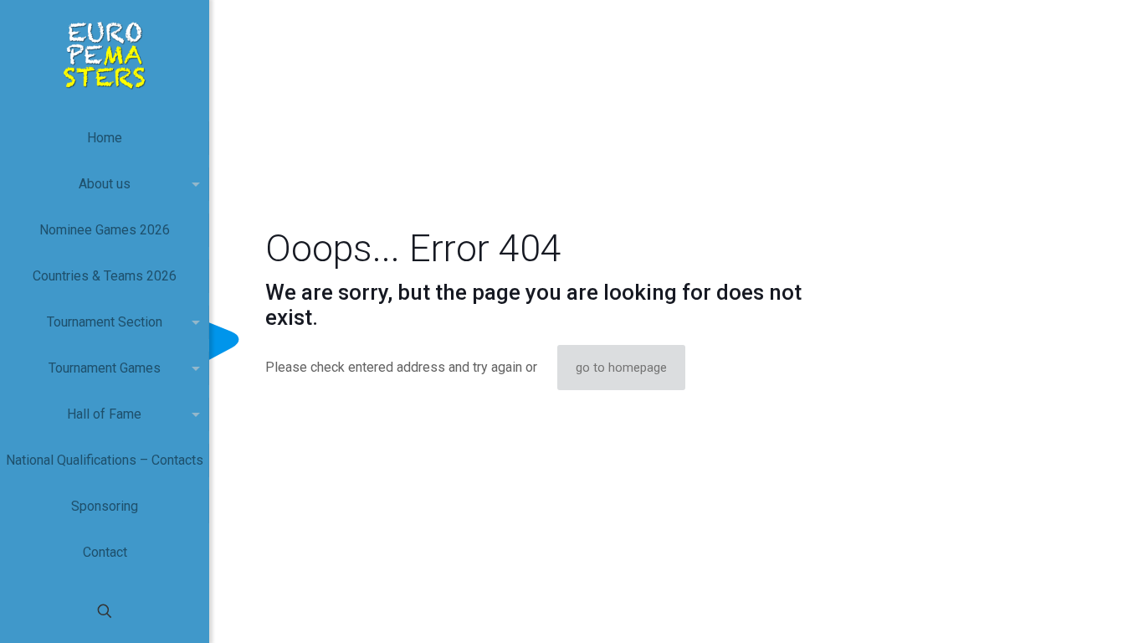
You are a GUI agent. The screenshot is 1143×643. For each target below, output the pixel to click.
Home (104, 138)
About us (105, 184)
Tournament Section (104, 322)
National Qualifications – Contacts (104, 460)
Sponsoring (104, 506)
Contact (105, 552)
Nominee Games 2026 (104, 230)
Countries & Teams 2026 (105, 276)
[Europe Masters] (104, 54)
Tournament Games (105, 368)
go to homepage (621, 367)
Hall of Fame (104, 414)
